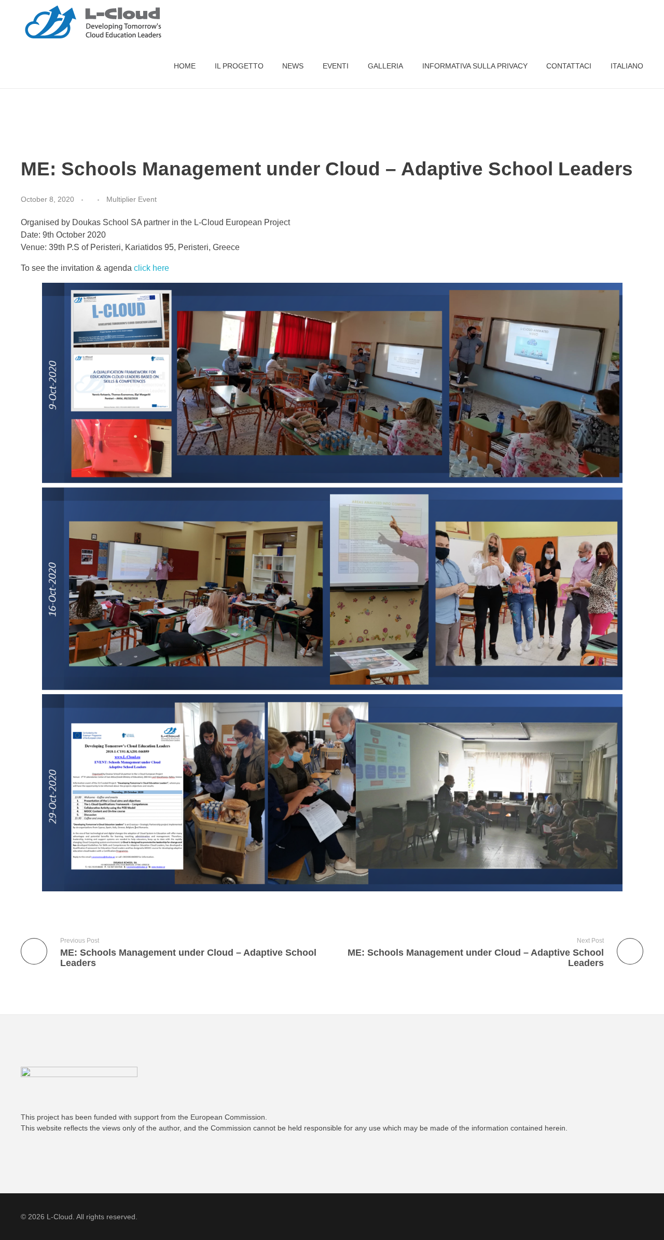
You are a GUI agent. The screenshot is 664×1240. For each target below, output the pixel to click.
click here (151, 268)
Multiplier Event (131, 199)
